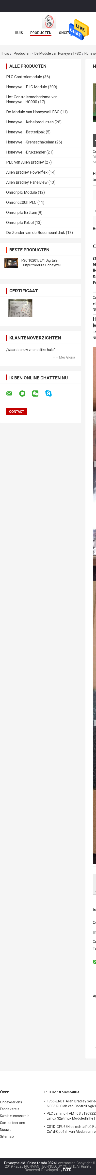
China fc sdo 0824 (41, 1163)
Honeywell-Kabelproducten (30, 122)
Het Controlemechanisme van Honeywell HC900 (31, 99)
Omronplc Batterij (21, 212)
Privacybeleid (14, 1163)
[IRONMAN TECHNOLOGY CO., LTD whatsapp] (25, 393)
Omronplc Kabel (20, 222)
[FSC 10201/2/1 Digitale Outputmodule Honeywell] (11, 263)
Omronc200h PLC (21, 202)
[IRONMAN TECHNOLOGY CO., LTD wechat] (38, 393)
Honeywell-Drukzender (26, 152)
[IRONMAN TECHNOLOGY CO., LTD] (48, 21)
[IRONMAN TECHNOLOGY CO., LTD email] (12, 393)
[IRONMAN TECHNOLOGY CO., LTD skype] (51, 393)
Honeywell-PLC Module (26, 87)
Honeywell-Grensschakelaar (30, 142)
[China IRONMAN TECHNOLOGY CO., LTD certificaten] (20, 308)
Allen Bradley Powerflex (27, 172)
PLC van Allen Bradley (25, 162)
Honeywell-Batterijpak (25, 132)
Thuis (4, 53)
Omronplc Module (21, 192)
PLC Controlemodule (24, 77)
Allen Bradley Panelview (27, 182)
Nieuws (6, 1130)
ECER (67, 1170)
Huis (19, 33)
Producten (40, 33)
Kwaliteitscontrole (15, 1116)
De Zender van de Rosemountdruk (35, 232)
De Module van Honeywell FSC (57, 53)
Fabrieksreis (9, 1109)
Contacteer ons (12, 1123)
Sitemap (7, 1136)
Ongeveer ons (11, 1102)
